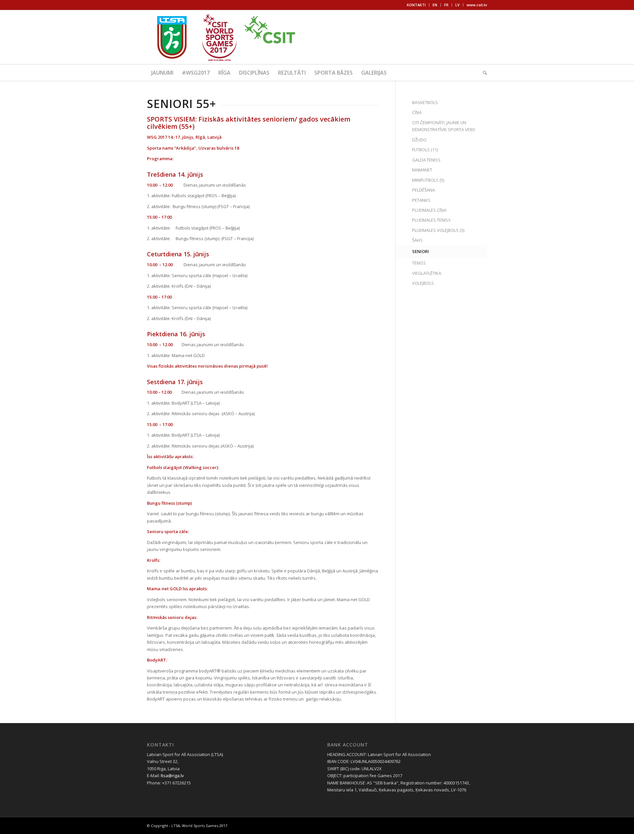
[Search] (482, 72)
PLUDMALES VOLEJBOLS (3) (438, 230)
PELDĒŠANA (423, 190)
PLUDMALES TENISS (431, 220)
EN (435, 4)
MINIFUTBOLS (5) (428, 180)
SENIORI (420, 251)
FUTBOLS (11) (425, 150)
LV (457, 4)
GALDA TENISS (426, 160)
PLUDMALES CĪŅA (429, 210)
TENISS (419, 263)
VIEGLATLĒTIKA (426, 273)
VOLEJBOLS (423, 283)
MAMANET (422, 170)
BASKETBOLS (425, 102)
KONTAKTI (416, 4)
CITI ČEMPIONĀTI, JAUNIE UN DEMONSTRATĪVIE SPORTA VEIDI (443, 126)
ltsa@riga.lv (172, 776)
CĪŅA (417, 112)
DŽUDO (419, 140)
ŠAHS (417, 240)
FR (446, 4)
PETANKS (421, 200)
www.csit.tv (477, 4)
